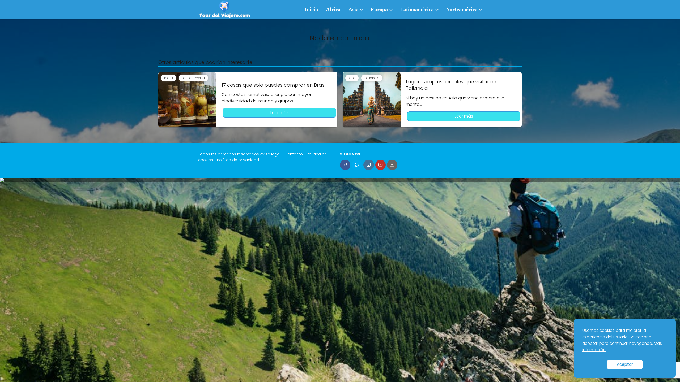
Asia (353, 9)
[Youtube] (380, 165)
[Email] (392, 165)
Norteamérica (462, 9)
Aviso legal (270, 154)
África (333, 9)
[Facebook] (345, 165)
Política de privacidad (238, 160)
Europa (379, 9)
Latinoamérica (417, 9)
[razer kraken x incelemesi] (340, 180)
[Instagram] (368, 165)
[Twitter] (357, 165)
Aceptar (625, 364)
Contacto (293, 154)
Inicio (311, 9)
